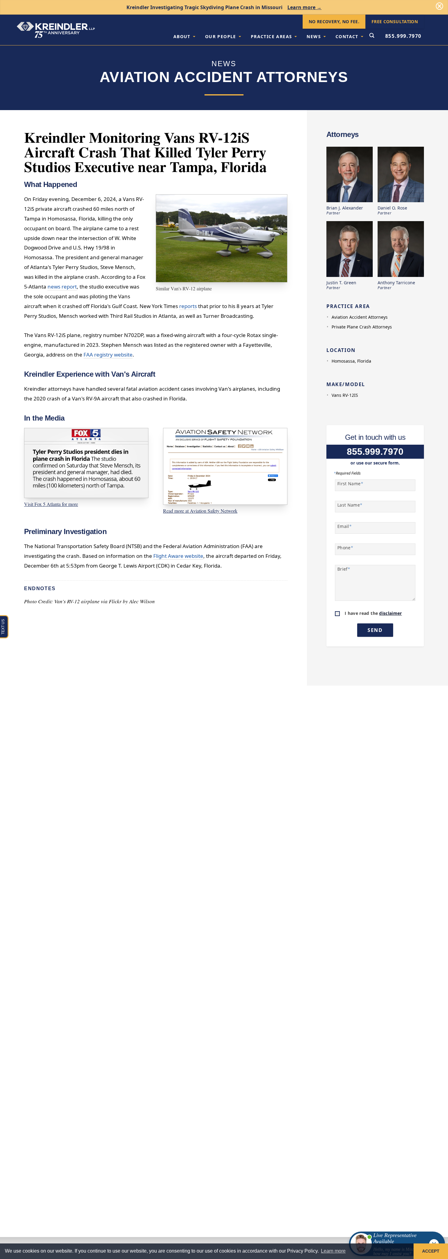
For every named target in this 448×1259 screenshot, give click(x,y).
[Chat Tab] (224, 629)
